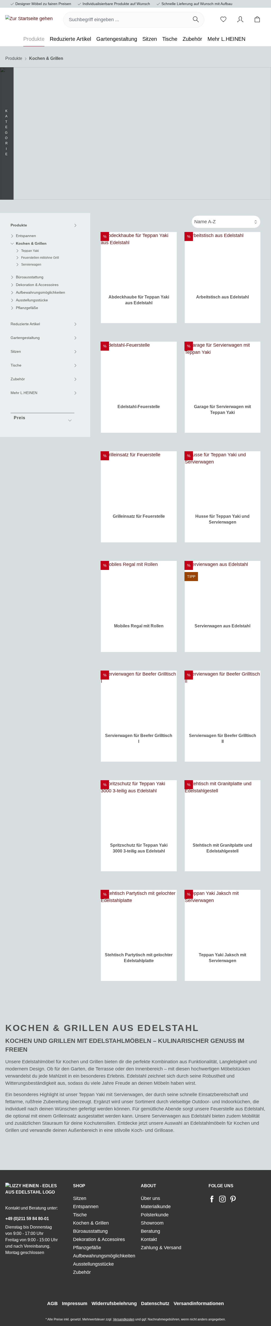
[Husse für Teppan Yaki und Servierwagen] (222, 480)
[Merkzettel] (223, 20)
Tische (16, 365)
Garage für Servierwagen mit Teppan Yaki (222, 409)
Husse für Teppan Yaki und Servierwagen (222, 519)
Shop (79, 1186)
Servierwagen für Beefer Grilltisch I (138, 738)
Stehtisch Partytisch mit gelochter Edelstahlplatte (139, 958)
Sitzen (16, 351)
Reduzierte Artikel (25, 324)
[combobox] (125, 20)
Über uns (150, 1198)
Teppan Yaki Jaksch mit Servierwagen (222, 958)
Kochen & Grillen (31, 243)
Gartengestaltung (25, 338)
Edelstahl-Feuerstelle (139, 406)
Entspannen (26, 236)
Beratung (150, 1231)
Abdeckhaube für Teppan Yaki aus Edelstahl (139, 300)
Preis (19, 418)
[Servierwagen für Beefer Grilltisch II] (222, 700)
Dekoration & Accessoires (37, 285)
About (148, 1186)
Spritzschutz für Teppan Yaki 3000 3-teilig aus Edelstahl (139, 848)
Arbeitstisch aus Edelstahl (222, 297)
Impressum (74, 1303)
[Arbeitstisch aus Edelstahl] (222, 261)
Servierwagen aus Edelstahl (222, 626)
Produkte (19, 225)
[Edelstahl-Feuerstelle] (139, 371)
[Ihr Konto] (240, 20)
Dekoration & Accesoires (99, 1239)
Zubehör (18, 379)
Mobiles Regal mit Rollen (139, 626)
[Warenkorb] (257, 20)
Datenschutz (155, 1303)
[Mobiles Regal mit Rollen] (139, 590)
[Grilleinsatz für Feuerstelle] (139, 480)
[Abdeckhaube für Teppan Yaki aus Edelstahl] (139, 261)
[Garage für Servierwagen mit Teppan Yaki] (222, 371)
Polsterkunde (155, 1214)
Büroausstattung (29, 277)
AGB (52, 1303)
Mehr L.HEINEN (24, 393)
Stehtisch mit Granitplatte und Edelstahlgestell (222, 848)
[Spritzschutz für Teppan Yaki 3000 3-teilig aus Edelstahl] (139, 809)
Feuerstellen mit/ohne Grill (40, 258)
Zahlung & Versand (161, 1247)
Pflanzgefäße (27, 308)
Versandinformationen (199, 1303)
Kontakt (149, 1239)
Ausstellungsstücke (32, 300)
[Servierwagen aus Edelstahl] (222, 590)
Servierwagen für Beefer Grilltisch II (222, 738)
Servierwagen (31, 264)
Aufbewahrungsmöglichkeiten (40, 292)
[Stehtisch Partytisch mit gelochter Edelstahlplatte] (139, 919)
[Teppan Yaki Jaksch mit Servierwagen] (222, 919)
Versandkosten (123, 1319)
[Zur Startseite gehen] (29, 19)
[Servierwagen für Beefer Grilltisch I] (139, 700)
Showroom (152, 1223)
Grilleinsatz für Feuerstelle (139, 516)
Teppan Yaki (30, 251)
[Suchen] (196, 20)
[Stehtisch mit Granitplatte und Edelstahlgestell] (222, 809)
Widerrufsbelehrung (114, 1303)
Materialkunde (156, 1206)
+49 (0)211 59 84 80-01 (27, 1218)
